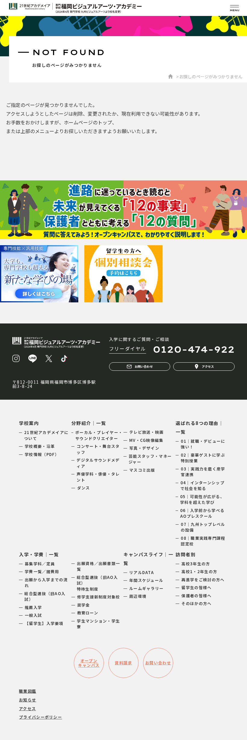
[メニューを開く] (234, 8)
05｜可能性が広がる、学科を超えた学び (202, 499)
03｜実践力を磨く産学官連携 (203, 472)
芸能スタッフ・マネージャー (150, 459)
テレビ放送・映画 (146, 432)
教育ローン (87, 613)
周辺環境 (137, 596)
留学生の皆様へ (196, 587)
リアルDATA (141, 572)
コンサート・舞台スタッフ (98, 449)
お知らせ (27, 700)
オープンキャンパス (89, 663)
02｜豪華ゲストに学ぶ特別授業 (203, 458)
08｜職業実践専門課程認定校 (203, 541)
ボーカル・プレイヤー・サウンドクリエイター (99, 435)
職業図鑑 (27, 691)
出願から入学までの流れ (46, 583)
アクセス (208, 366)
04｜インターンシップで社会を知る (202, 486)
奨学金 (83, 605)
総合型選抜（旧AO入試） (44, 596)
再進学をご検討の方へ (202, 579)
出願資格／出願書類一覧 (98, 566)
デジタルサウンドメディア (98, 463)
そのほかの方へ (196, 603)
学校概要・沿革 (40, 446)
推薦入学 (33, 607)
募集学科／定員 (40, 564)
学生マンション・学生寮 (98, 624)
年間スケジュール (146, 580)
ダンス (83, 488)
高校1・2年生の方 (199, 571)
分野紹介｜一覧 (88, 423)
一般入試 (33, 615)
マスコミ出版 (142, 470)
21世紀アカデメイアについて (46, 435)
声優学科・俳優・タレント (98, 477)
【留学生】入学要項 (44, 623)
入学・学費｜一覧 (39, 554)
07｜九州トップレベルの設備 (203, 527)
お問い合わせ (144, 366)
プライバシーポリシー (40, 717)
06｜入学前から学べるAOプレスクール (202, 513)
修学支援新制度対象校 (98, 597)
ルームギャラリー (146, 588)
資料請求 (123, 663)
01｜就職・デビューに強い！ (203, 444)
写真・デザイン (144, 448)
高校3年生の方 (195, 564)
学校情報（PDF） (42, 454)
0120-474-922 (194, 349)
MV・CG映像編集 (146, 440)
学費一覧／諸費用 (42, 571)
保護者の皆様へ (196, 595)
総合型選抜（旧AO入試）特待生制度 (97, 583)
